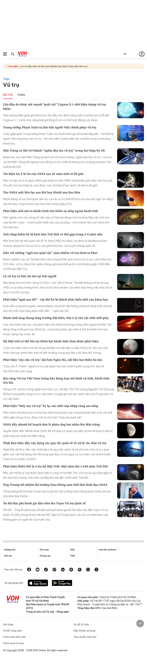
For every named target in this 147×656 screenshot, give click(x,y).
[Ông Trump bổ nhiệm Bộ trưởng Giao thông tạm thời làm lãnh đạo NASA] (130, 490)
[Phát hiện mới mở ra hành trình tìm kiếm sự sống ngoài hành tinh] (130, 217)
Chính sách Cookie (13, 643)
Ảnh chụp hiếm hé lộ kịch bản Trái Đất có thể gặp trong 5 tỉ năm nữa (52, 234)
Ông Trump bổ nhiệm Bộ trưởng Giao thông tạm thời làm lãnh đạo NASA (55, 484)
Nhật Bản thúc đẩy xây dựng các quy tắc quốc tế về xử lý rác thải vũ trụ (54, 443)
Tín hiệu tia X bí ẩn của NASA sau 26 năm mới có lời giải (43, 174)
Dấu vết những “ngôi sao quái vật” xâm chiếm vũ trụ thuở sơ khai (50, 253)
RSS (72, 549)
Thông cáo (45, 555)
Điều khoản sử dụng (84, 630)
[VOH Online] (22, 54)
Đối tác (8, 555)
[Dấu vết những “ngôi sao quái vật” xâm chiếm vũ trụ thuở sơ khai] (130, 259)
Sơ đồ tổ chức (81, 624)
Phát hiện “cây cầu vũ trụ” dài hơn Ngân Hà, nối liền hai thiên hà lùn (52, 360)
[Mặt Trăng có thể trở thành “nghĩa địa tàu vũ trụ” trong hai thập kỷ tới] (130, 156)
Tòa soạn (44, 549)
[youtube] (37, 570)
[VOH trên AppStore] (38, 583)
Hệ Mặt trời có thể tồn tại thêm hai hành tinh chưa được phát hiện (51, 341)
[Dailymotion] (96, 570)
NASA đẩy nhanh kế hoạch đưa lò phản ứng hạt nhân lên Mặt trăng (51, 424)
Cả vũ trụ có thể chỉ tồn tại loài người (29, 276)
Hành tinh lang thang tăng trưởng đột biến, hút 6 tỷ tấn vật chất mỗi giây (56, 318)
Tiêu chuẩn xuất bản (85, 637)
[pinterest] (54, 570)
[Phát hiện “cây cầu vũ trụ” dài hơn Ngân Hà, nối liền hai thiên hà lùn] (130, 366)
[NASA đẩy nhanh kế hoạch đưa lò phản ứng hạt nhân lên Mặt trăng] (130, 430)
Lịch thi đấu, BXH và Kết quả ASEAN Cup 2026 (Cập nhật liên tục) (53, 66)
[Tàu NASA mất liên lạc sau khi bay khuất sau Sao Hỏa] (130, 198)
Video (21, 94)
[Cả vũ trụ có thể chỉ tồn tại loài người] (130, 282)
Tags (6, 79)
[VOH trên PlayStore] (62, 583)
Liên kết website (107, 549)
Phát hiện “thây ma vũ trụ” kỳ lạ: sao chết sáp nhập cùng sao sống (50, 406)
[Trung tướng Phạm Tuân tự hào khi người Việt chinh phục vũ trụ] (130, 133)
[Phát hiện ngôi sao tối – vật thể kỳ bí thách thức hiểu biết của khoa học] (130, 305)
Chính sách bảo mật (14, 637)
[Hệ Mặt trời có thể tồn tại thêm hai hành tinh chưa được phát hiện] (130, 347)
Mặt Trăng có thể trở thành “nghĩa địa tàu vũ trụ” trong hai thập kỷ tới (54, 150)
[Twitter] (88, 570)
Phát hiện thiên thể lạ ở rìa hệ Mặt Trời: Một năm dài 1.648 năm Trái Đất (55, 466)
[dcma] (79, 570)
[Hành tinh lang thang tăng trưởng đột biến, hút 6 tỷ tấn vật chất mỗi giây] (130, 324)
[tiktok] (46, 570)
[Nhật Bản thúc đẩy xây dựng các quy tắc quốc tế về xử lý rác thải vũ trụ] (130, 449)
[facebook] (29, 570)
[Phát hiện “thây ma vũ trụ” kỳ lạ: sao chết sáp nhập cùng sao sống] (130, 412)
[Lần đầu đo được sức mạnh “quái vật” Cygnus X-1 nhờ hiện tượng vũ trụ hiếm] (130, 110)
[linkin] (63, 570)
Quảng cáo (10, 549)
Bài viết (8, 94)
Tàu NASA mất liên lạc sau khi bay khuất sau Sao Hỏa (41, 192)
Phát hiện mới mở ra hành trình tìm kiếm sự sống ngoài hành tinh (50, 211)
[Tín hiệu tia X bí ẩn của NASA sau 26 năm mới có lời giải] (130, 180)
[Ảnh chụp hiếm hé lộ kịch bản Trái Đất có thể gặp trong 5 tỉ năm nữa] (130, 240)
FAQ (72, 555)
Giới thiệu (8, 624)
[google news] (71, 570)
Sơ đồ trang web (12, 630)
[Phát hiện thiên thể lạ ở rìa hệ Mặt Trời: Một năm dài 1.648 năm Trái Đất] (130, 472)
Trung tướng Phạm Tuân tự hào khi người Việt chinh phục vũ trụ (49, 127)
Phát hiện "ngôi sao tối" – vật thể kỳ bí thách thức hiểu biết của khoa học (55, 299)
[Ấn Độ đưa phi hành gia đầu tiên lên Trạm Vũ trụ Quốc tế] (130, 509)
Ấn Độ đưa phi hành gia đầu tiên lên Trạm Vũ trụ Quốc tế (44, 503)
